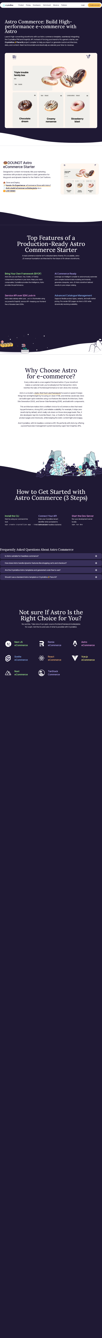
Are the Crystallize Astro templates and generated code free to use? (32, 570)
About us (56, 5)
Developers (37, 5)
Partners (64, 5)
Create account (94, 5)
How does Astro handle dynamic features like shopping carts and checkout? (36, 563)
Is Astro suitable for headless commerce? (22, 556)
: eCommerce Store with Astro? (28, 185)
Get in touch (47, 5)
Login (83, 5)
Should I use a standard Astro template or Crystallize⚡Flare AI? (31, 577)
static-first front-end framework (47, 393)
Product (21, 5)
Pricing (28, 5)
